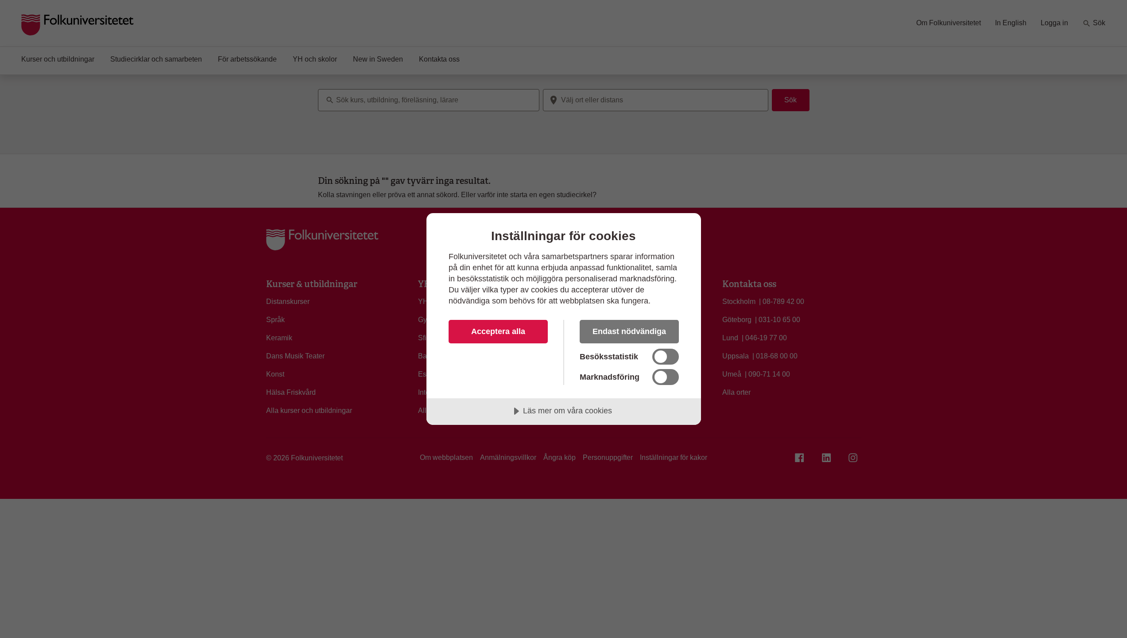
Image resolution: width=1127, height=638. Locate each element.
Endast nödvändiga (629, 331)
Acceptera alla (498, 331)
